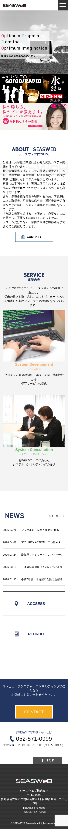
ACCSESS (36, 604)
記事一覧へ (54, 516)
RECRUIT (36, 634)
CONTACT (34, 712)
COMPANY (34, 236)
